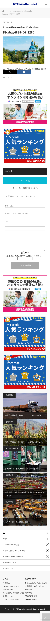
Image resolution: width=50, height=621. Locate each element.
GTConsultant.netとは (11, 545)
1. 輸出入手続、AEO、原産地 (14, 551)
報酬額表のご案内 (9, 562)
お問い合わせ (8, 568)
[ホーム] (25, 533)
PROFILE (6, 583)
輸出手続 (28, 590)
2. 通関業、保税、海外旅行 (13, 557)
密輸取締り (10, 422)
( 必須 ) (9, 206)
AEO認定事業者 (12, 448)
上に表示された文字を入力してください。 (25, 256)
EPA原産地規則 (31, 599)
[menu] (46, 4)
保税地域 (9, 475)
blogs (5, 539)
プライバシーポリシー (11, 599)
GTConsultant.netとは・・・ (13, 586)
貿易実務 (9, 395)
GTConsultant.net (23, 609)
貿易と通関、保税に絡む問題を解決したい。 (13, 594)
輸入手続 (9, 502)
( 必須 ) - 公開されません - (17, 213)
